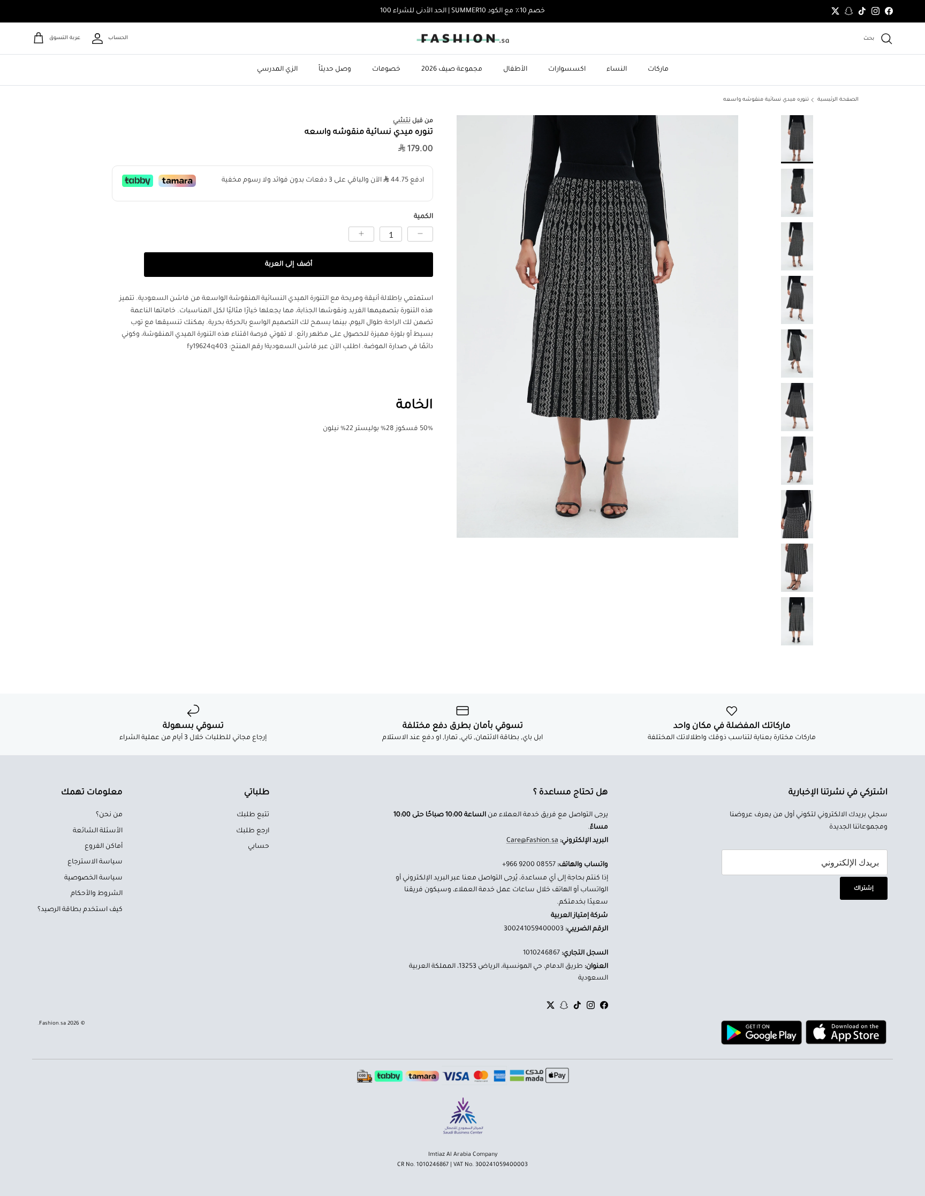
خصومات (386, 69)
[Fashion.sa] (463, 38)
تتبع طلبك (253, 815)
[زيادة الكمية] (361, 234)
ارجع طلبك (252, 831)
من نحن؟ (109, 815)
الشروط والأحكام (97, 894)
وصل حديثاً (335, 69)
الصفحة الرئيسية (838, 100)
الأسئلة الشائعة (98, 831)
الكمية (423, 217)
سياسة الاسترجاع (95, 862)
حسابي (258, 847)
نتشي (402, 121)
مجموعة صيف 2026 (451, 69)
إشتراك (864, 888)
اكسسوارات (567, 69)
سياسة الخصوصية (93, 878)
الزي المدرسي (277, 69)
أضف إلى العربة (288, 264)
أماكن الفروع (104, 847)
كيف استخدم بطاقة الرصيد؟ (80, 910)
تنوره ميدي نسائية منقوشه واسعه (766, 100)
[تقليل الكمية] (420, 234)
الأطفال (515, 69)
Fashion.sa (52, 1024)
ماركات (658, 69)
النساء (616, 69)
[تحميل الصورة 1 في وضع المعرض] (597, 326)
